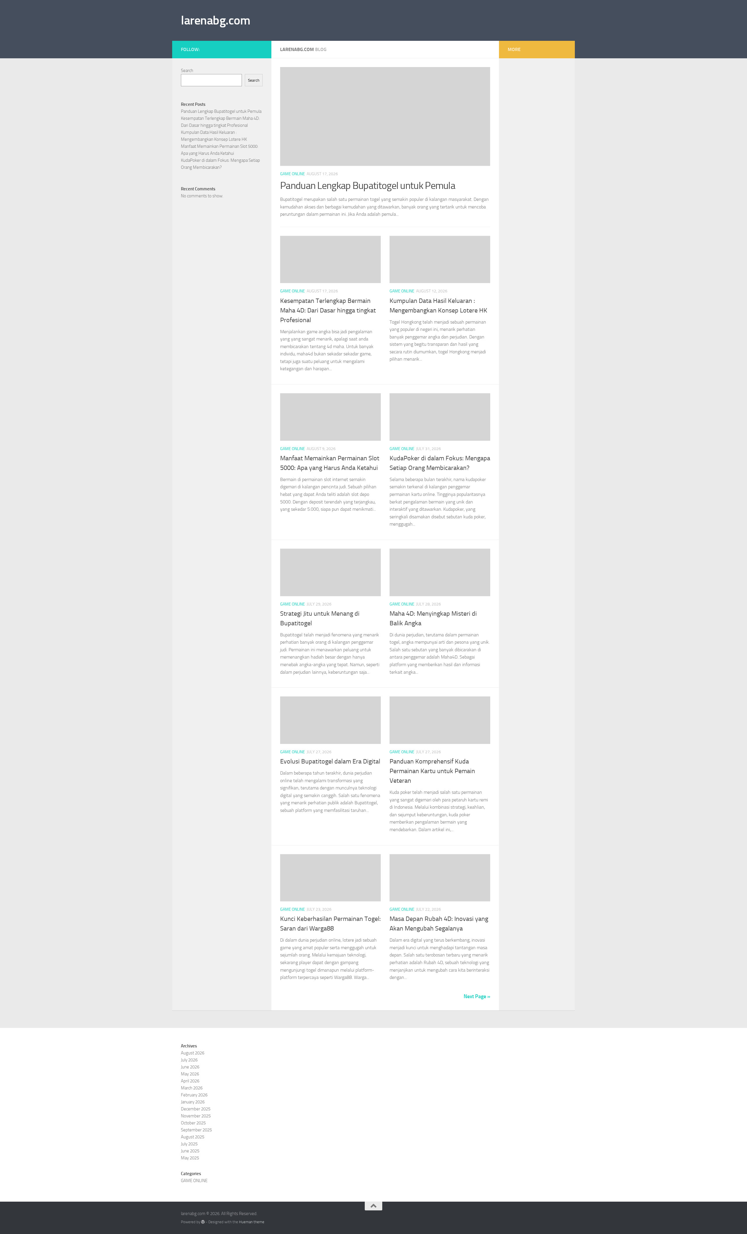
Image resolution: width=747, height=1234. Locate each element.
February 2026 (194, 1095)
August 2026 (192, 1053)
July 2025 (189, 1144)
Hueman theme (251, 1222)
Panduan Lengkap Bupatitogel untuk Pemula (367, 186)
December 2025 (195, 1109)
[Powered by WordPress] (203, 1222)
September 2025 (196, 1130)
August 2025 (192, 1137)
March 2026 (192, 1088)
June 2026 (190, 1067)
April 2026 (190, 1081)
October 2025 (193, 1123)
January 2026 (193, 1102)
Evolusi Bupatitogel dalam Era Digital (330, 761)
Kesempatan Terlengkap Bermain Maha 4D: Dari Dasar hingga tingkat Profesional (328, 310)
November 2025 (196, 1116)
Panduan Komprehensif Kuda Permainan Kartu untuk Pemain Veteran (432, 771)
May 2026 (190, 1074)
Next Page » (477, 996)
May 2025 (190, 1158)
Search (187, 70)
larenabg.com (215, 20)
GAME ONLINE (292, 173)
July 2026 (189, 1060)
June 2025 (190, 1151)
